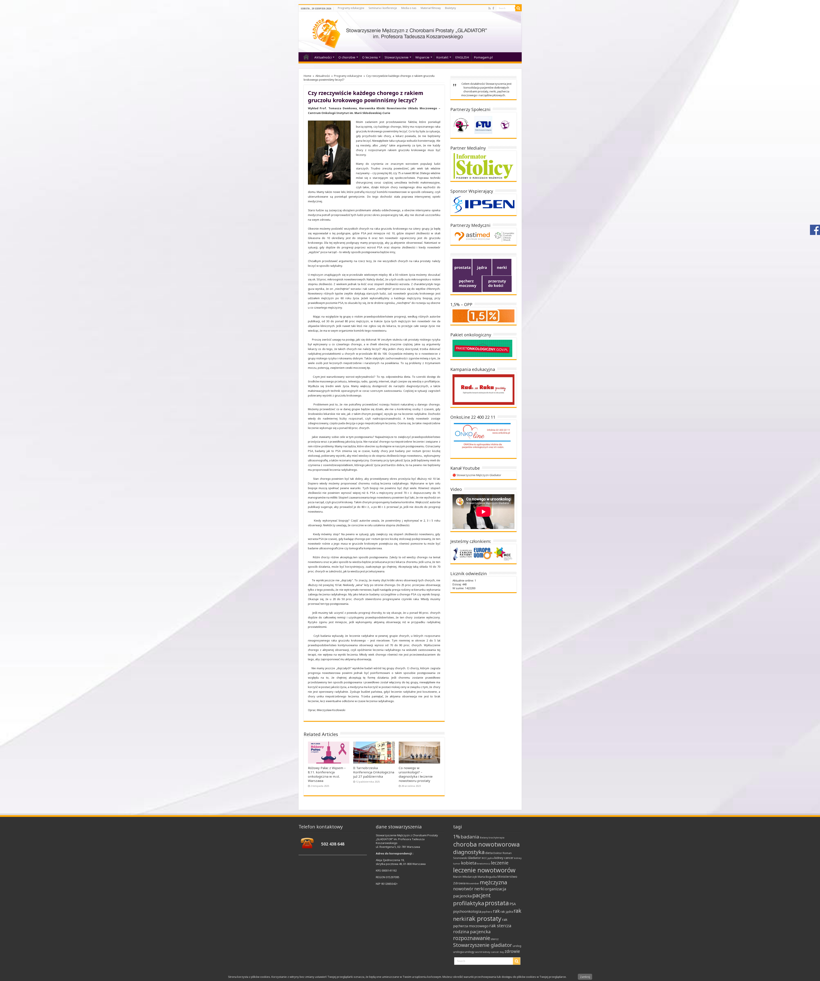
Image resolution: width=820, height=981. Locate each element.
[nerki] (501, 267)
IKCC (484, 858)
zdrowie (512, 951)
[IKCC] (503, 553)
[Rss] (489, 8)
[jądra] (482, 267)
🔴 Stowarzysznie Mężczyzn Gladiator (476, 475)
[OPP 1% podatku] (483, 316)
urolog (517, 946)
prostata (497, 903)
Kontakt (442, 57)
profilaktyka (468, 903)
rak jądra (507, 912)
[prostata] (462, 267)
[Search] (518, 8)
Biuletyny (450, 8)
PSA (513, 903)
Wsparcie (422, 57)
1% (456, 836)
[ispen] (483, 204)
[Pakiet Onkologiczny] (482, 348)
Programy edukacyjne (351, 8)
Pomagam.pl (483, 57)
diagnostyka (469, 852)
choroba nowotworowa (486, 844)
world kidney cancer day (489, 951)
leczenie (499, 863)
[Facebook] (493, 8)
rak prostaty (483, 918)
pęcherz (487, 912)
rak (496, 911)
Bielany (484, 837)
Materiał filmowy (431, 8)
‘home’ (306, 56)
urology (469, 952)
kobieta (468, 863)
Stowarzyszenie (397, 57)
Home (307, 76)
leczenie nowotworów (484, 870)
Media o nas (408, 8)
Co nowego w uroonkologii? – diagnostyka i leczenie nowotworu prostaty (416, 774)
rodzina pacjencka (472, 931)
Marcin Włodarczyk (465, 877)
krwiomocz (483, 863)
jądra (491, 858)
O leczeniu (370, 57)
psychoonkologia (467, 911)
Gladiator (474, 858)
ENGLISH (462, 57)
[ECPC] (462, 553)
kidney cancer (503, 858)
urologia (458, 952)
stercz (495, 939)
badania (470, 836)
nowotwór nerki (468, 889)
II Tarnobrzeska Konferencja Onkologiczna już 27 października (373, 772)
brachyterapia (496, 837)
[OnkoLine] (482, 438)
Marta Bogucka (487, 877)
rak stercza (500, 926)
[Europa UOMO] (483, 553)
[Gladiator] (410, 32)
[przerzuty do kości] (497, 283)
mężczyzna (493, 882)
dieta (489, 853)
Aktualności (323, 57)
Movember (472, 883)
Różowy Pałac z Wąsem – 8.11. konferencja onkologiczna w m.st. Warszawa (327, 774)
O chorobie (346, 57)
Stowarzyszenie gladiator (482, 945)
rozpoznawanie (471, 938)
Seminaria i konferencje (383, 8)
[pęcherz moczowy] (467, 283)
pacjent (481, 895)
